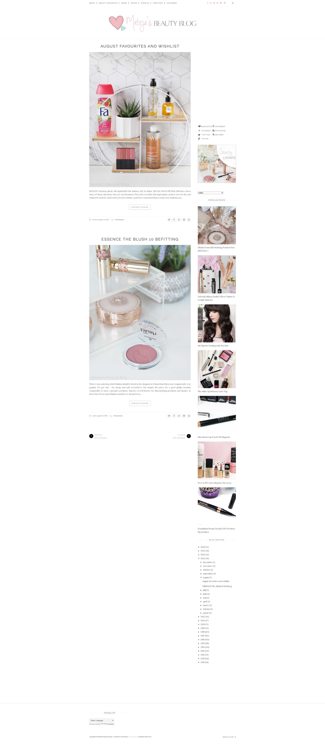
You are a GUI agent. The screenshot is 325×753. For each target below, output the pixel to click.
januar (206, 613)
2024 (203, 554)
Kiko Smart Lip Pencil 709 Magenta (214, 437)
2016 (203, 639)
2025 (203, 551)
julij (204, 590)
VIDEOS (134, 3)
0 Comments (119, 220)
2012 (203, 655)
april (205, 601)
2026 (203, 547)
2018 (203, 632)
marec (206, 605)
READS (124, 3)
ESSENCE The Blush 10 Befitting (140, 239)
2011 (202, 658)
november (208, 566)
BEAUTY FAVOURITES (108, 3)
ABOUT (92, 3)
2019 (203, 628)
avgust (206, 577)
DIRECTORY (158, 3)
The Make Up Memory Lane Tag (212, 391)
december (207, 562)
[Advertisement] (217, 83)
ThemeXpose (132, 737)
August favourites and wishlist (140, 46)
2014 (203, 647)
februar (206, 609)
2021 (203, 620)
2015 (203, 643)
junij (205, 594)
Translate (110, 724)
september (208, 573)
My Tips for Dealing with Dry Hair (213, 345)
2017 (203, 636)
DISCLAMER (172, 3)
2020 (203, 624)
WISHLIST (145, 3)
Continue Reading (140, 207)
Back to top (228, 737)
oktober (206, 570)
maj (204, 597)
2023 (203, 558)
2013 (203, 651)
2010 (203, 662)
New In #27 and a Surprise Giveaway (214, 483)
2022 (203, 617)
